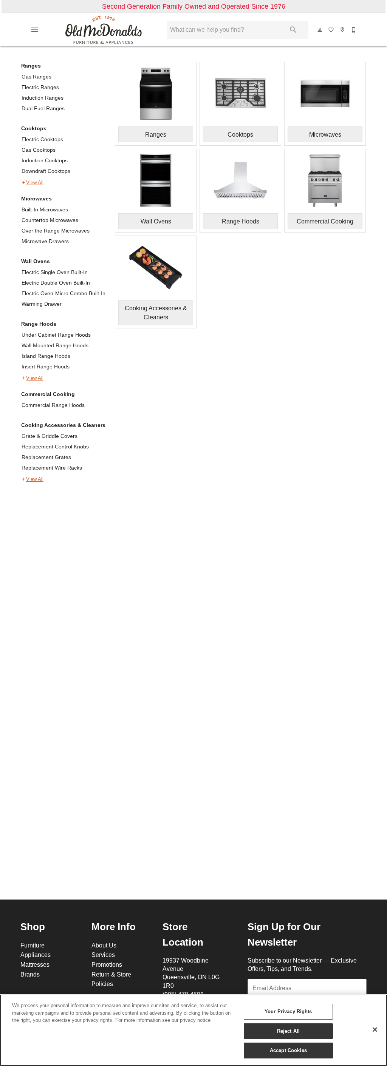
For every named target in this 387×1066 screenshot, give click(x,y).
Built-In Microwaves (45, 209)
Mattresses (35, 964)
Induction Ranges (42, 98)
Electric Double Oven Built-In (56, 283)
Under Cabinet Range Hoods (56, 335)
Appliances (35, 954)
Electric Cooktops (42, 139)
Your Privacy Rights (288, 1011)
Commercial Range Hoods (53, 405)
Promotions (106, 964)
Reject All (288, 1031)
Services (103, 954)
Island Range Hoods (46, 356)
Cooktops (33, 128)
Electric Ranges (40, 87)
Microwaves (36, 199)
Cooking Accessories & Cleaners (63, 425)
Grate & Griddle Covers (49, 436)
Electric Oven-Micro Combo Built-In (63, 293)
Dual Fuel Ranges (43, 108)
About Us (103, 945)
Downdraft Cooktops (46, 171)
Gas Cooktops (39, 150)
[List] (331, 29)
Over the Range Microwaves (56, 231)
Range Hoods (38, 324)
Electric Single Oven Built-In (55, 272)
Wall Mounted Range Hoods (55, 345)
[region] (193, 1030)
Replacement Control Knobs (55, 447)
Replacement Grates (46, 457)
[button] (34, 29)
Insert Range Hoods (46, 367)
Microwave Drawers (45, 241)
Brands (30, 974)
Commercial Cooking (48, 394)
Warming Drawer (42, 304)
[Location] (343, 29)
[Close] (375, 1029)
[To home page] (103, 30)
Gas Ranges (36, 77)
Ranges (31, 66)
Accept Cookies (288, 1050)
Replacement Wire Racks (52, 468)
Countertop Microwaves (50, 220)
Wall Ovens (35, 261)
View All (34, 182)
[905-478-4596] (354, 29)
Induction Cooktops (45, 160)
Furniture (32, 945)
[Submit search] (293, 30)
